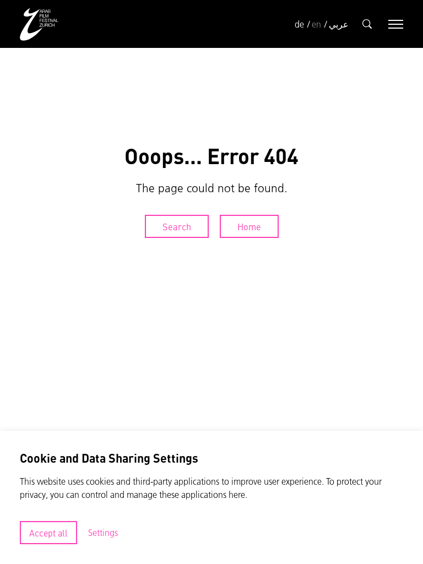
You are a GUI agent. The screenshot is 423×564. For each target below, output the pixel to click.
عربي (339, 24)
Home (249, 226)
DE (299, 24)
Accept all (48, 533)
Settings (103, 532)
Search (176, 226)
